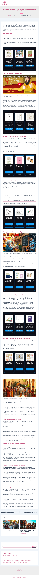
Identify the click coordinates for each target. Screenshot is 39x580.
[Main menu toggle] (37, 3)
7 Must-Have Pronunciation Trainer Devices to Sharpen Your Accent (15, 558)
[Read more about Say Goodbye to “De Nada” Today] (11, 524)
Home (19, 568)
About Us (19, 569)
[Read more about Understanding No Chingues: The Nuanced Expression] (28, 524)
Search (4, 544)
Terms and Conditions (19, 573)
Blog (21, 13)
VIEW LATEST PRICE (9, 65)
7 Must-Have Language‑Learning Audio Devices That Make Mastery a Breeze (17, 560)
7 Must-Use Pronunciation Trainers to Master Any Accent (13, 557)
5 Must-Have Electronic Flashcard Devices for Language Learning (15, 562)
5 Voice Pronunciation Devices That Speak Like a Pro (12, 555)
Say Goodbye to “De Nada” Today (10, 530)
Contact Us (19, 570)
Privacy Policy (19, 571)
